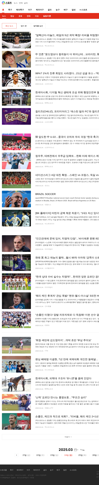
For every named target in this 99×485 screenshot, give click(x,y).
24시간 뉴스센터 (20, 475)
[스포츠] (8, 3)
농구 (51, 470)
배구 (58, 470)
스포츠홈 (3, 470)
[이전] (16, 455)
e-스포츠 (73, 470)
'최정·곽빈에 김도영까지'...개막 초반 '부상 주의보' (63, 340)
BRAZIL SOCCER (45, 194)
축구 (11, 470)
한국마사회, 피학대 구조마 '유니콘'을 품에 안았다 (63, 378)
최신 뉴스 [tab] (9, 26)
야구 (28, 470)
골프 (45, 470)
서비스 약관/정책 (40, 475)
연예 (21, 3)
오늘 (83, 450)
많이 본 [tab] (24, 26)
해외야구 (36, 470)
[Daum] (3, 2)
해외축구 (20, 470)
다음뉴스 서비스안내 (6, 475)
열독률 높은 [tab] (38, 26)
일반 (65, 470)
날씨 (26, 3)
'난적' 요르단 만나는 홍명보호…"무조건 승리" (61, 397)
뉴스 (16, 3)
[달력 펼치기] (76, 449)
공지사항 (31, 475)
